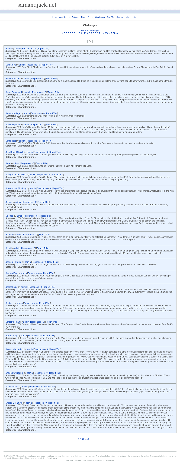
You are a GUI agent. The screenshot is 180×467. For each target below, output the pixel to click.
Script (8, 248)
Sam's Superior (13, 124)
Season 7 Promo (13, 262)
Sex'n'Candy (11, 335)
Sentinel (9, 303)
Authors (75, 17)
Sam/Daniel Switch (14, 152)
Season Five (11, 273)
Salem (8, 48)
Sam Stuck (10, 65)
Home (54, 17)
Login (133, 17)
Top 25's (110, 17)
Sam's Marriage (13, 113)
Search (120, 17)
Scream (9, 234)
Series (90, 17)
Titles (83, 17)
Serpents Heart (12, 322)
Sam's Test (10, 141)
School (9, 202)
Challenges (100, 17)
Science (9, 216)
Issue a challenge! (90, 30)
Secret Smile (11, 287)
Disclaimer (88, 460)
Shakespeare (12, 386)
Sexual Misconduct (14, 349)
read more (52, 458)
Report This (43, 48)
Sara (8, 163)
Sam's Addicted (13, 78)
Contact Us (109, 460)
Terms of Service (73, 460)
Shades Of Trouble (14, 373)
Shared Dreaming (14, 403)
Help (127, 17)
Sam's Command (13, 92)
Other (115, 33)
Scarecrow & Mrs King (16, 188)
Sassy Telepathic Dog (16, 174)
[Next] (86, 439)
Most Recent (64, 17)
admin (18, 48)
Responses (27, 48)
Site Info (98, 460)
